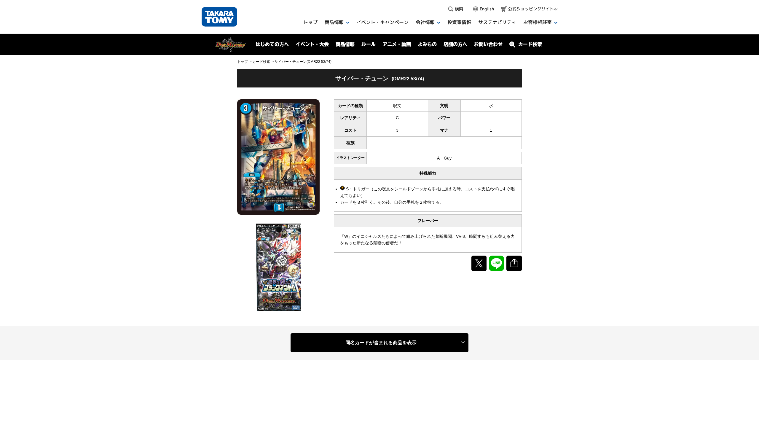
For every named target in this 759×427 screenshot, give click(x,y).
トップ (242, 62)
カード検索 (261, 62)
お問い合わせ (488, 44)
